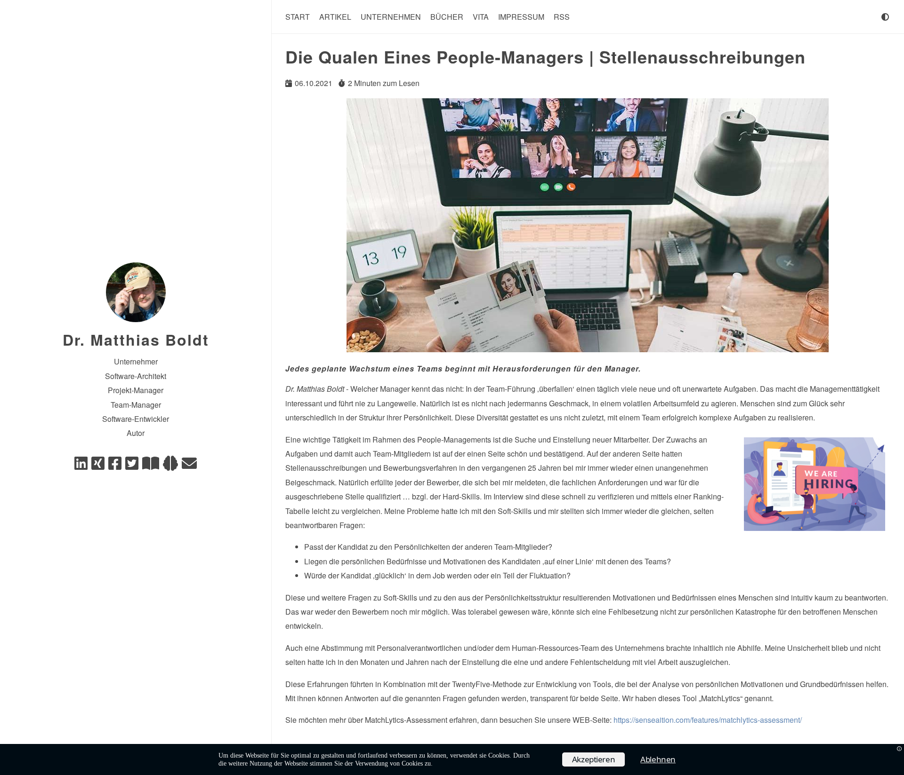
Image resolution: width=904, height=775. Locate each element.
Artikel (335, 16)
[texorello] (150, 465)
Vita (481, 16)
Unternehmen (391, 16)
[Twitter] (131, 465)
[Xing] (98, 465)
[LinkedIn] (81, 465)
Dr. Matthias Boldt (136, 339)
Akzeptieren (593, 759)
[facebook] (114, 465)
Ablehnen (658, 759)
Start (297, 16)
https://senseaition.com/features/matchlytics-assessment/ (707, 719)
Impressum (521, 16)
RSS (562, 16)
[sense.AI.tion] (170, 465)
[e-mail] (189, 465)
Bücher (446, 16)
